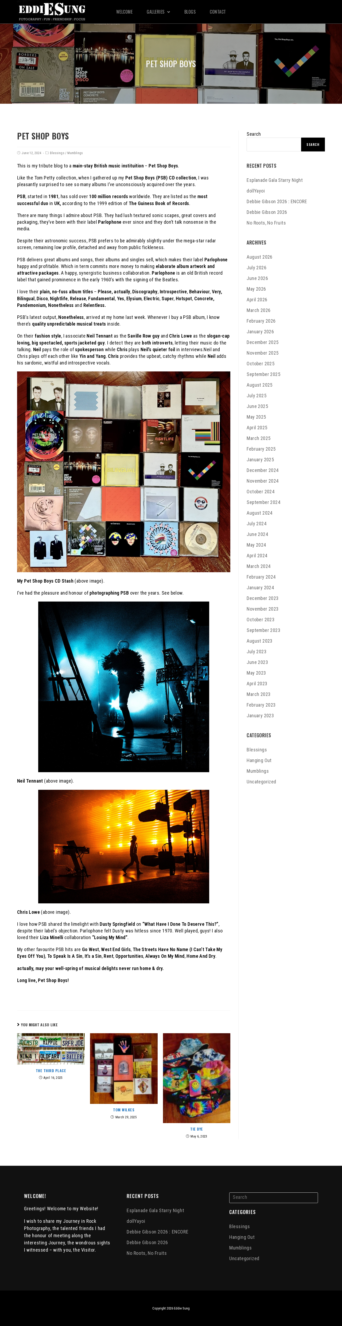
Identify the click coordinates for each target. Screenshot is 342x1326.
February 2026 (261, 321)
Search (254, 134)
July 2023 (256, 651)
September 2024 (263, 502)
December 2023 (262, 598)
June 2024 (257, 534)
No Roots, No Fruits (266, 223)
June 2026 (257, 278)
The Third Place (51, 1070)
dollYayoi (256, 191)
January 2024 (260, 587)
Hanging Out (259, 760)
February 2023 (261, 705)
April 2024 (257, 555)
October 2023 (260, 619)
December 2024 (262, 470)
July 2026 (256, 267)
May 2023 (256, 673)
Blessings (57, 153)
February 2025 (261, 449)
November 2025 (262, 353)
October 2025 (260, 363)
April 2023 (257, 683)
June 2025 (257, 406)
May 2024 (256, 545)
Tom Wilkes (123, 1109)
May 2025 (256, 417)
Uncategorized (261, 781)
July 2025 (256, 395)
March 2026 (258, 310)
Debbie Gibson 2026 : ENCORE (277, 201)
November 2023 (262, 609)
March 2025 (258, 438)
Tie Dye (196, 1129)
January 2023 (260, 715)
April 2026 (257, 299)
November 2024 (262, 481)
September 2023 (263, 630)
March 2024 (258, 566)
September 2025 (263, 374)
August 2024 (259, 513)
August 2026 (259, 257)
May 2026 (256, 289)
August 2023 (259, 641)
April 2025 (257, 427)
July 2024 (256, 523)
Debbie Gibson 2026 (267, 212)
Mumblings (75, 153)
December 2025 (262, 342)
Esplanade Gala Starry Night (275, 180)
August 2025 (259, 385)
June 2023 (257, 662)
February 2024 (261, 577)
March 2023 (258, 694)
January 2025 (260, 459)
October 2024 (260, 491)
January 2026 (260, 331)
